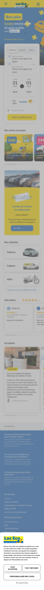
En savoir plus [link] (22, 583)
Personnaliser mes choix (22, 576)
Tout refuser (31, 568)
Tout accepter (12, 568)
